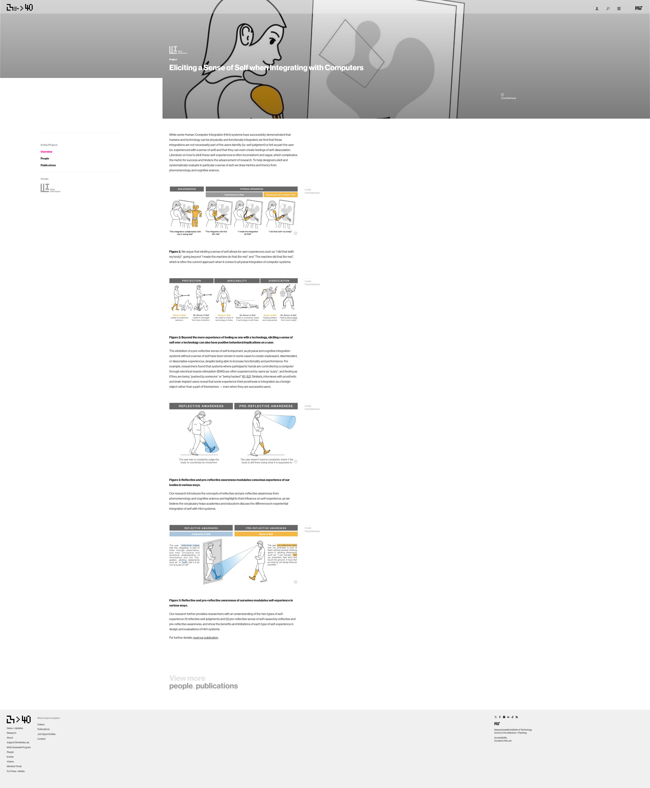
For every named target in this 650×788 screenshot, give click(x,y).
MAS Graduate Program (19, 747)
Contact (41, 738)
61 (244, 376)
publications (217, 685)
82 (248, 376)
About (10, 737)
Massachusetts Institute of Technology (513, 729)
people (181, 685)
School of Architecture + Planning (510, 732)
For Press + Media (16, 771)
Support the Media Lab (18, 742)
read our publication (205, 638)
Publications (48, 165)
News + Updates (15, 728)
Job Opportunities (46, 734)
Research (11, 732)
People (45, 158)
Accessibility (500, 737)
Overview (46, 151)
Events (10, 756)
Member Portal (14, 766)
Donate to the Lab (503, 740)
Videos (10, 761)
